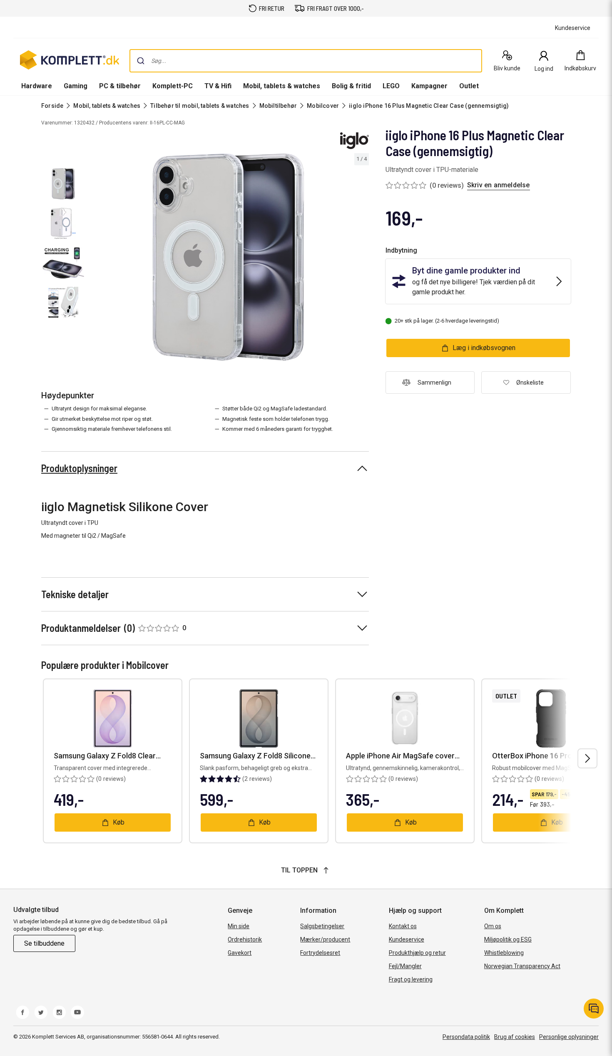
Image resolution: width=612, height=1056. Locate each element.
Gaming (75, 86)
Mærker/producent (325, 939)
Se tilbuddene (44, 943)
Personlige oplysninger (569, 1037)
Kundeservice (406, 939)
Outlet (469, 86)
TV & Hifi (217, 86)
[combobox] (305, 60)
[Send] (140, 60)
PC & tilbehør (120, 86)
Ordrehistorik (245, 939)
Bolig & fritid (351, 86)
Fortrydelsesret (320, 952)
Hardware (36, 86)
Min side (238, 926)
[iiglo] (354, 140)
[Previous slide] (94, 258)
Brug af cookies (514, 1037)
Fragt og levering (411, 979)
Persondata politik (466, 1037)
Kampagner (429, 86)
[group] (228, 257)
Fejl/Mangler (405, 966)
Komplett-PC (172, 86)
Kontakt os (403, 926)
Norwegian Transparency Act (522, 966)
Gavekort (239, 952)
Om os (492, 926)
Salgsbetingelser (322, 926)
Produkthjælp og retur (417, 952)
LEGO (391, 86)
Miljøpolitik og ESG (508, 939)
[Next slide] (361, 258)
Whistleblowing (504, 952)
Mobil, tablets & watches (281, 86)
